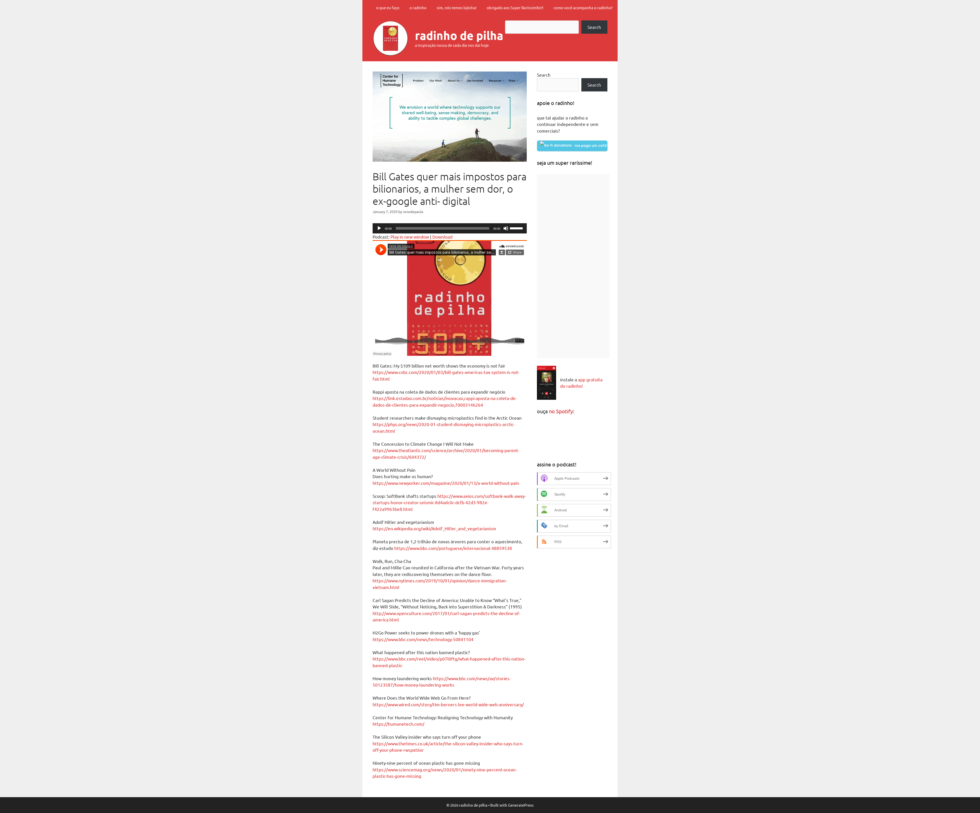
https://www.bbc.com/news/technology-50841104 (423, 639)
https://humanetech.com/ (398, 723)
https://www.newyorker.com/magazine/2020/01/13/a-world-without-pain (446, 483)
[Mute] (505, 228)
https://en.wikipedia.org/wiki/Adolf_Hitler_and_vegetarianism (434, 528)
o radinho (418, 7)
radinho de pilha (459, 35)
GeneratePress (521, 805)
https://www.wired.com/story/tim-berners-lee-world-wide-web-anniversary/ (448, 704)
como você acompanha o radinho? (583, 7)
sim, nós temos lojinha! (456, 7)
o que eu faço (387, 7)
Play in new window (409, 236)
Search (594, 27)
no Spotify (561, 411)
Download (442, 236)
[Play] (379, 228)
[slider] (517, 227)
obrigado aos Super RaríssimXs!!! (515, 7)
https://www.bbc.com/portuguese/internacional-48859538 (453, 548)
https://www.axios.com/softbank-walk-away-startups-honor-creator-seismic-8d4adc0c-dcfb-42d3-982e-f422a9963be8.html (449, 502)
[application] (450, 228)
